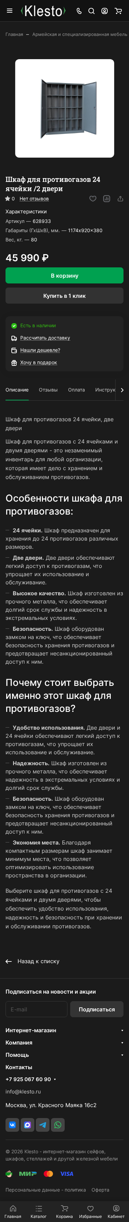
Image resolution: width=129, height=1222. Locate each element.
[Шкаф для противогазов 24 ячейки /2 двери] (64, 108)
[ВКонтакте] (12, 1125)
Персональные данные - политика (46, 1190)
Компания (19, 1042)
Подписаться (97, 1009)
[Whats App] (58, 1125)
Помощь (17, 1054)
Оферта (100, 1190)
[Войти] (104, 10)
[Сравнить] (106, 198)
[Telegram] (43, 1125)
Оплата (76, 390)
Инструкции (109, 390)
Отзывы (48, 390)
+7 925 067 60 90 (28, 1079)
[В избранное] (92, 198)
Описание (17, 390)
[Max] (27, 1125)
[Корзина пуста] (118, 10)
